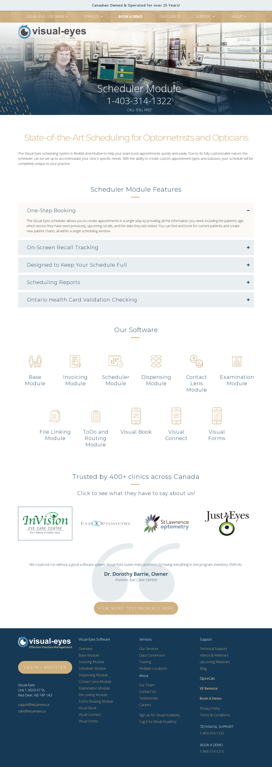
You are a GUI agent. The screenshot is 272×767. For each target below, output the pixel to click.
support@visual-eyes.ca (33, 704)
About (237, 16)
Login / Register (45, 667)
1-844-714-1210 (212, 751)
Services (92, 16)
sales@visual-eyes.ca (31, 711)
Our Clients (169, 16)
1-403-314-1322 (139, 101)
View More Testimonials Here (136, 608)
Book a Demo (130, 16)
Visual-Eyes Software (45, 16)
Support (204, 16)
